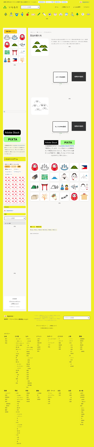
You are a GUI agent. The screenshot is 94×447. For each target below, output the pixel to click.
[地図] (44, 177)
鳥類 (81, 349)
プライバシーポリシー (14, 301)
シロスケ (19, 368)
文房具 (29, 368)
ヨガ (49, 344)
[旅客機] (84, 177)
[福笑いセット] (84, 187)
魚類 (81, 347)
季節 (16, 390)
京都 (41, 229)
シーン (71, 338)
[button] (38, 7)
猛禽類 (82, 351)
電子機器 (30, 385)
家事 (60, 393)
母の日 (18, 431)
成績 (19, 166)
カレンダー (18, 338)
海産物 (82, 414)
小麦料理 (82, 395)
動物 (80, 336)
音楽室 (28, 401)
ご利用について (15, 303)
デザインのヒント (20, 343)
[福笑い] (74, 177)
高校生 (72, 353)
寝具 (29, 362)
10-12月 (18, 412)
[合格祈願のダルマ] (74, 196)
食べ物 (81, 390)
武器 (28, 374)
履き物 (28, 364)
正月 (18, 405)
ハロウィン (19, 416)
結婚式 (38, 347)
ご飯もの (83, 401)
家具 (28, 355)
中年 (71, 345)
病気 (6, 401)
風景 (70, 401)
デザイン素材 (19, 345)
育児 (60, 395)
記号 (49, 403)
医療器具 (7, 397)
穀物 (82, 416)
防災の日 (19, 443)
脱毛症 (7, 405)
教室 (28, 395)
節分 (18, 409)
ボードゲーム (30, 349)
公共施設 (39, 393)
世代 (70, 343)
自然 (69, 390)
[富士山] (54, 177)
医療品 (28, 351)
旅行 (38, 345)
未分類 (17, 370)
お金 (5, 336)
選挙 (38, 351)
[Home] (5, 7)
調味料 (82, 420)
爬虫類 (81, 345)
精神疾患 (8, 403)
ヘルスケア (7, 393)
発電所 (38, 399)
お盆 (32, 229)
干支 (18, 403)
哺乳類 (81, 340)
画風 (17, 372)
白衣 (71, 359)
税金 (6, 343)
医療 (5, 390)
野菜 (82, 422)
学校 (27, 390)
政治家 (72, 366)
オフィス (61, 340)
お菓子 (81, 393)
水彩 (18, 374)
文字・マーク (51, 390)
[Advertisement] (47, 23)
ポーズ (71, 340)
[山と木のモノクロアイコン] (54, 187)
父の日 (18, 433)
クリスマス (19, 414)
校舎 (28, 397)
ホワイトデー (20, 399)
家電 (29, 360)
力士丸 (17, 353)
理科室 (28, 399)
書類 (28, 370)
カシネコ (19, 364)
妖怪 (17, 359)
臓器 (6, 409)
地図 (17, 355)
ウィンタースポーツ (52, 339)
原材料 (28, 353)
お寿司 (82, 399)
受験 (38, 340)
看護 (6, 407)
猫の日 (18, 407)
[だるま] (34, 167)
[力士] (64, 177)
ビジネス (60, 336)
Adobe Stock (65, 146)
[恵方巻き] (34, 177)
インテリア (30, 358)
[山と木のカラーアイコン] (34, 187)
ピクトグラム (51, 395)
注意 (49, 401)
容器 (29, 381)
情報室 (28, 393)
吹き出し (50, 397)
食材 (81, 405)
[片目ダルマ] (54, 167)
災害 (70, 399)
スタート (7, 166)
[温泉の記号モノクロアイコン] (44, 167)
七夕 (18, 439)
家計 (6, 338)
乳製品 (82, 410)
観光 (51, 229)
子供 (71, 347)
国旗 (49, 399)
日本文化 (45, 229)
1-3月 (17, 393)
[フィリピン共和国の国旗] (84, 167)
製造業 (60, 345)
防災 (17, 383)
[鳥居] (44, 187)
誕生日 (38, 349)
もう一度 (14, 166)
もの (27, 336)
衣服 (28, 376)
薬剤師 (6, 412)
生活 (59, 390)
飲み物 (81, 424)
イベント (33, 226)
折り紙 (29, 341)
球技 (49, 347)
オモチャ (29, 338)
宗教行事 (39, 226)
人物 (69, 336)
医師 (6, 395)
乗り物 (17, 347)
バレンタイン (20, 397)
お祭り (38, 338)
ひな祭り (19, 395)
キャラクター (20, 366)
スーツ (72, 357)
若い (71, 351)
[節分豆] (34, 196)
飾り (28, 387)
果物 (82, 412)
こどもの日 (19, 424)
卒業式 (18, 401)
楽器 (28, 372)
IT (59, 338)
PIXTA (72, 146)
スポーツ (49, 336)
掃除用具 (30, 383)
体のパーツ (18, 349)
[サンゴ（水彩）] (44, 196)
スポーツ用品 (30, 347)
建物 (37, 390)
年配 (71, 349)
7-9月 (17, 435)
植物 (70, 395)
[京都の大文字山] (74, 167)
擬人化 (17, 361)
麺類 (82, 403)
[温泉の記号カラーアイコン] (64, 167)
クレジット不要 (49, 2)
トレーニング (51, 342)
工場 (38, 397)
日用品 (28, 366)
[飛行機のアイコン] (74, 187)
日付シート (19, 341)
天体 (70, 393)
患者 (6, 399)
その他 (17, 336)
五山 (37, 229)
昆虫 (81, 343)
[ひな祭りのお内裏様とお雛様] (64, 187)
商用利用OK (41, 2)
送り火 (55, 229)
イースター (19, 426)
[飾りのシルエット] (64, 196)
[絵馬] (84, 196)
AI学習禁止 (64, 2)
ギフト (28, 343)
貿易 (60, 347)
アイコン (50, 393)
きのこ (82, 408)
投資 (6, 340)
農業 (60, 349)
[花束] (54, 196)
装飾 (17, 378)
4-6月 (17, 422)
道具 (28, 378)
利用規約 (60, 83)
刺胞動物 (82, 338)
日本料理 (82, 397)
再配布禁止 (57, 2)
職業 (60, 343)
